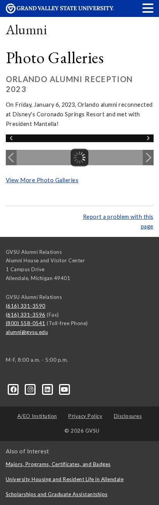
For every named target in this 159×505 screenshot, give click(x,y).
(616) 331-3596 (26, 315)
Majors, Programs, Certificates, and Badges (58, 464)
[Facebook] (14, 389)
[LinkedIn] (48, 389)
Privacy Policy (85, 416)
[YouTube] (65, 389)
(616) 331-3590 (26, 306)
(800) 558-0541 (26, 323)
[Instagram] (31, 389)
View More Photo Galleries (42, 180)
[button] (148, 7)
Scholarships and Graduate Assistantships (57, 494)
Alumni (26, 29)
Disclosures (128, 416)
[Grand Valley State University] (60, 11)
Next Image (148, 157)
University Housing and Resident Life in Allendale (65, 479)
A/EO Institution (37, 416)
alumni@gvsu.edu (27, 332)
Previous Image (11, 157)
